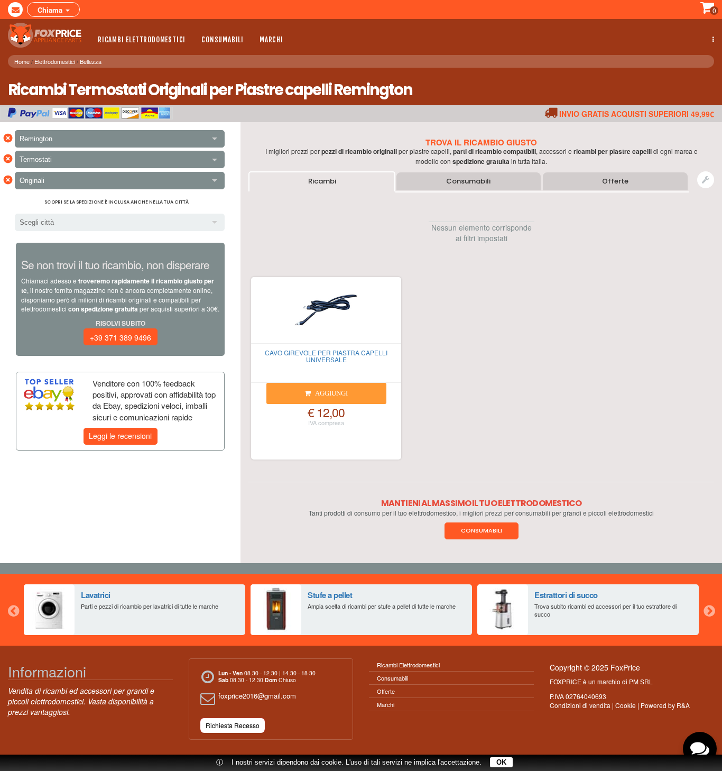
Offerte (615, 181)
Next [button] (709, 609)
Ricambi (322, 181)
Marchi (271, 39)
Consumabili (222, 39)
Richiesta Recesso (233, 725)
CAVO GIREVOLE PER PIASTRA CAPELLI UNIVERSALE (326, 356)
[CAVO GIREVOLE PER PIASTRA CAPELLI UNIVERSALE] (326, 315)
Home (22, 61)
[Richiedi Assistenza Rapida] (705, 179)
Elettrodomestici (54, 61)
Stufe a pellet (330, 595)
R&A (683, 705)
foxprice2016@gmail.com (257, 696)
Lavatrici (95, 595)
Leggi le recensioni (120, 435)
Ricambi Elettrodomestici (142, 39)
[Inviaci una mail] (15, 9)
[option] (134, 609)
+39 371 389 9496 (120, 337)
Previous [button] (13, 609)
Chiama (51, 10)
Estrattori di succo (566, 595)
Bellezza (90, 61)
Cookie (625, 705)
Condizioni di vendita (580, 705)
